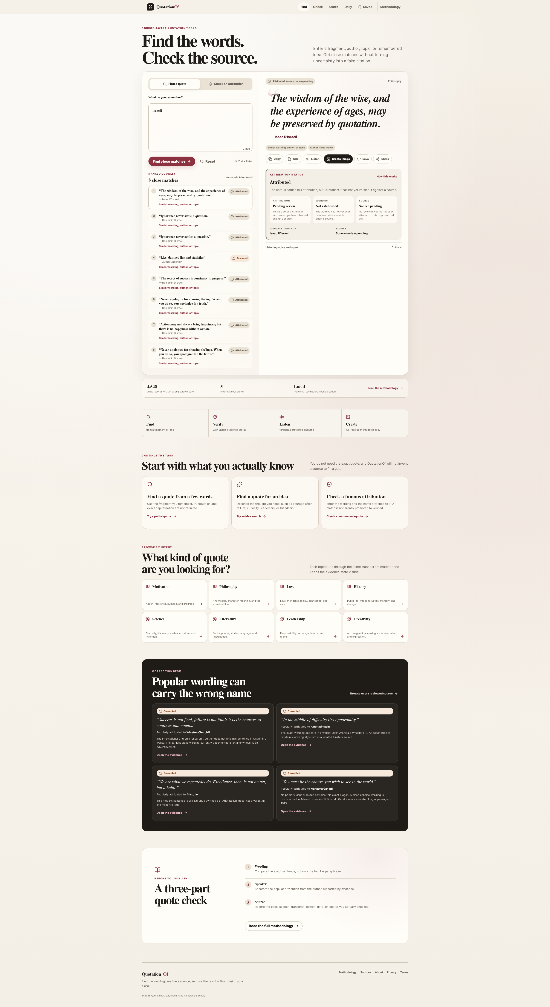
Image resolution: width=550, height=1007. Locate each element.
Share (385, 158)
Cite (296, 158)
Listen (315, 158)
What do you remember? (165, 97)
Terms (404, 972)
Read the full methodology (271, 926)
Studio (334, 7)
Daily (348, 7)
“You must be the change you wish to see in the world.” (328, 781)
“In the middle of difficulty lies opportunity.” (320, 719)
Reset (210, 161)
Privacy (391, 972)
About (379, 972)
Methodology (390, 7)
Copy (277, 158)
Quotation (155, 973)
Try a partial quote (159, 516)
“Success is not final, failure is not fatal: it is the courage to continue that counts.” (209, 722)
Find (304, 7)
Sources (365, 972)
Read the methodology (383, 388)
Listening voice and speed (334, 247)
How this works (387, 176)
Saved (367, 7)
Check (318, 7)
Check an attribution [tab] (229, 83)
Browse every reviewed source (371, 693)
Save (365, 158)
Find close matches (169, 161)
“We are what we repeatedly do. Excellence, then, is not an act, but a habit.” (211, 784)
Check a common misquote (345, 516)
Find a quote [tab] (177, 83)
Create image (341, 158)
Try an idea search (249, 516)
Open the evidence (169, 755)
